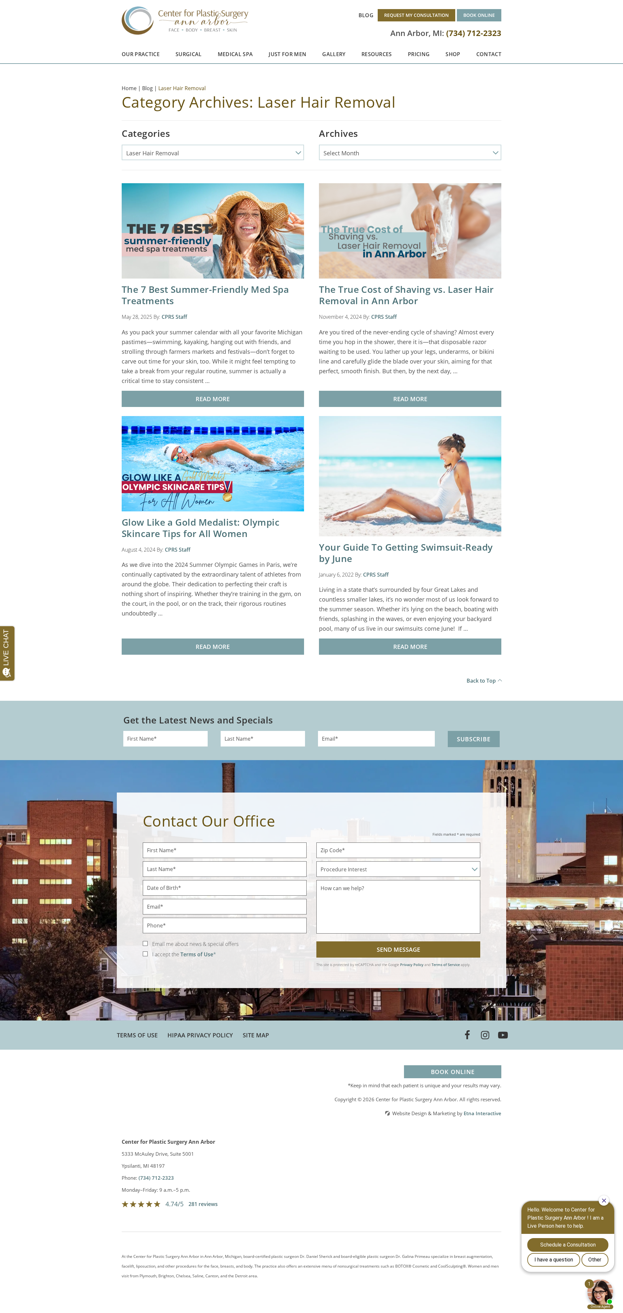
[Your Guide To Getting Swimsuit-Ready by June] (410, 475)
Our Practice (141, 54)
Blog (366, 15)
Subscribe (474, 739)
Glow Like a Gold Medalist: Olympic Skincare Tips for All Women (200, 528)
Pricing (419, 54)
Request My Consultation (416, 15)
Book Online (479, 15)
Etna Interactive (482, 1113)
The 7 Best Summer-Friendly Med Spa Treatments (205, 295)
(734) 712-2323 (156, 1178)
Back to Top (481, 680)
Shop (453, 54)
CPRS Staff (174, 316)
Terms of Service (446, 964)
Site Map (256, 1035)
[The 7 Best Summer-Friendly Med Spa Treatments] (213, 230)
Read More (213, 399)
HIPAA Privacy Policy (200, 1035)
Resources (376, 54)
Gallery (333, 54)
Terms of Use (137, 1035)
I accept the (165, 954)
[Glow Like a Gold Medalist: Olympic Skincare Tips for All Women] (213, 463)
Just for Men (287, 54)
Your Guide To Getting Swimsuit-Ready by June (406, 553)
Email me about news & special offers (195, 944)
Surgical (189, 54)
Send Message (398, 949)
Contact (488, 54)
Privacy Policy (411, 964)
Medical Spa (235, 54)
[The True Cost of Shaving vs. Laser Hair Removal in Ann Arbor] (410, 230)
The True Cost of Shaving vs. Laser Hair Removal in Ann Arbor (406, 295)
